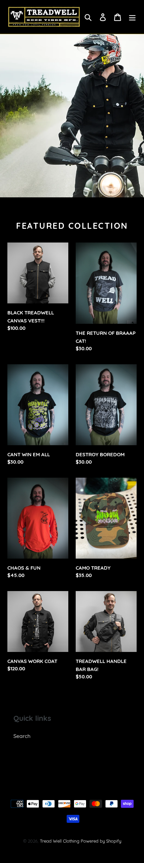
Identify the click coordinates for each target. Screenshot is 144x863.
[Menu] (132, 16)
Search (21, 736)
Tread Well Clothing (59, 841)
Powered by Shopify (101, 841)
